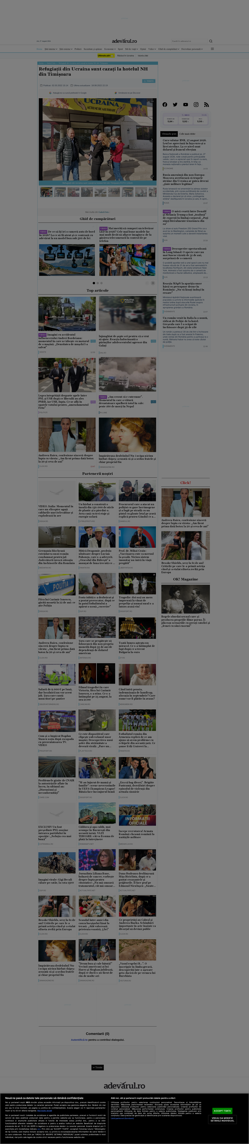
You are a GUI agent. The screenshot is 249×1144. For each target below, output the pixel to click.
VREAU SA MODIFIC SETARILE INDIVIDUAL (222, 1119)
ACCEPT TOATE (222, 1111)
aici (39, 1129)
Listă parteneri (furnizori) (122, 1118)
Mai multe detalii (44, 1111)
